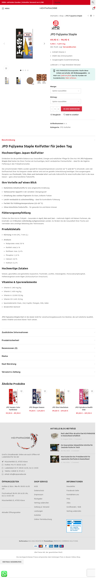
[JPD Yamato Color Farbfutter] (13, 396)
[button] (4, 43)
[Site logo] (48, 8)
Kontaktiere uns (72, 494)
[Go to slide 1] (20, 70)
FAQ (68, 499)
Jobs (68, 503)
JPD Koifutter (65, 127)
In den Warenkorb (71, 109)
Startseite (54, 16)
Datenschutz (39, 490)
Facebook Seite (72, 490)
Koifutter (37, 515)
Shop (62, 16)
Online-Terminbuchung (43, 519)
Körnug (53, 97)
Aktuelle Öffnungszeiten (11, 512)
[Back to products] (91, 15)
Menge (53, 86)
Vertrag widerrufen (41, 503)
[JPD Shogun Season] (36, 396)
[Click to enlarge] (6, 68)
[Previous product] (88, 15)
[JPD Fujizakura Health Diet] (83, 396)
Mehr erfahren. (71, 78)
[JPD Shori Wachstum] (60, 396)
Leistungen (38, 511)
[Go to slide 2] (23, 70)
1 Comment (78, 439)
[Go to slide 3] (25, 70)
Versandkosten (69, 47)
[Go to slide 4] (27, 70)
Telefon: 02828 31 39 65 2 (14, 471)
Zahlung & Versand (41, 507)
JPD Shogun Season (36, 407)
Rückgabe (38, 499)
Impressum (38, 494)
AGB (36, 486)
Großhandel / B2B (73, 507)
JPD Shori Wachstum (60, 407)
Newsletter (70, 486)
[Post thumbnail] (54, 436)
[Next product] (93, 15)
